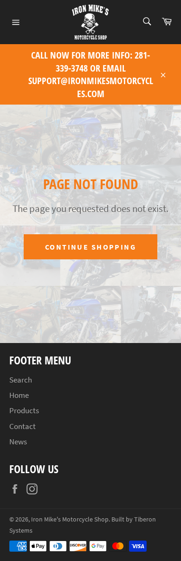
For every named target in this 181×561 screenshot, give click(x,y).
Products (24, 410)
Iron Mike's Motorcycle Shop (70, 519)
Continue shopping (90, 246)
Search (20, 380)
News (18, 441)
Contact (22, 426)
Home (19, 395)
